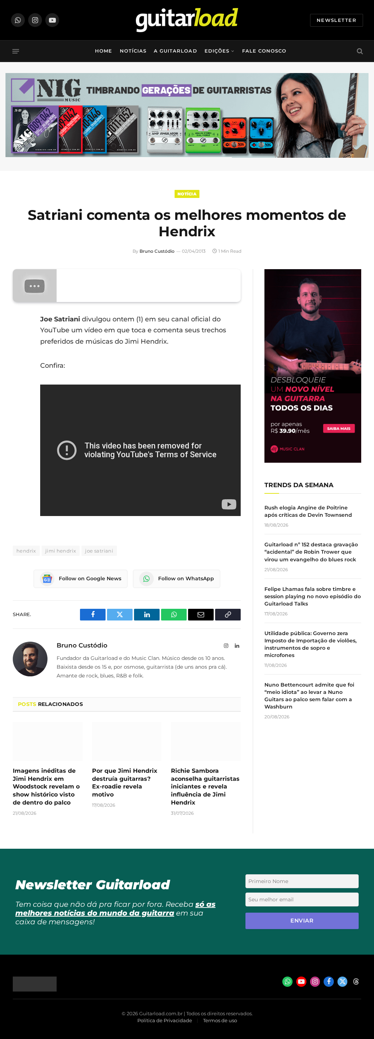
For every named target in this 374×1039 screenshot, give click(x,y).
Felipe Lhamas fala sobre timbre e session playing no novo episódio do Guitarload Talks (312, 596)
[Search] (359, 51)
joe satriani (99, 551)
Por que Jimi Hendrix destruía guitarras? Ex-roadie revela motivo (124, 782)
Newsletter (336, 20)
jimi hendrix (60, 551)
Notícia (187, 193)
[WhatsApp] (20, 393)
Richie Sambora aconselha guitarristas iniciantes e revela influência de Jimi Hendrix (205, 786)
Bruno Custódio (157, 251)
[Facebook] (20, 338)
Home (103, 51)
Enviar (301, 920)
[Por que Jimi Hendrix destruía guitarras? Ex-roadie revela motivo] (127, 741)
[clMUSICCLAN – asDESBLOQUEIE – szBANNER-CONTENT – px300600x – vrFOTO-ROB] (312, 460)
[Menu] (15, 51)
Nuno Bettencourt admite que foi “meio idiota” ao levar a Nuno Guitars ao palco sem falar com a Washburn (309, 695)
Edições (217, 51)
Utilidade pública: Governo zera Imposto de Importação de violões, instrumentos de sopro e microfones (310, 644)
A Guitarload (175, 51)
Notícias (133, 51)
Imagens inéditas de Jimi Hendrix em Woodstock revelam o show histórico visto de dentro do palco (46, 786)
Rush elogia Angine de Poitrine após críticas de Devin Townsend (308, 511)
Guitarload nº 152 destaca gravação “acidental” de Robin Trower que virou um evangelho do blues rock (311, 551)
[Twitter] (20, 356)
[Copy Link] (20, 412)
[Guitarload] (187, 20)
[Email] (20, 375)
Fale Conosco (264, 51)
